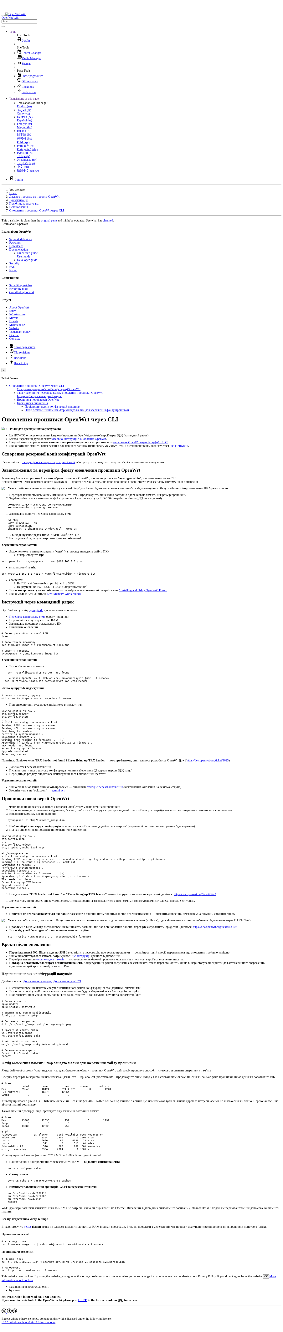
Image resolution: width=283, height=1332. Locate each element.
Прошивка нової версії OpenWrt (38, 399)
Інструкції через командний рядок (39, 396)
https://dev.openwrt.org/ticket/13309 (215, 926)
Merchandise (17, 324)
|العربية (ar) (24, 110)
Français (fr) (24, 123)
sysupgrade (36, 610)
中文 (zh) (23, 166)
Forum (13, 270)
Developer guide (27, 260)
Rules (12, 311)
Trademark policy (20, 331)
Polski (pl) (23, 142)
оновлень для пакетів (50, 959)
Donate (13, 321)
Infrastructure (17, 314)
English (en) (24, 106)
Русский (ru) (25, 152)
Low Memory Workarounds (64, 593)
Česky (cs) (23, 113)
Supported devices (20, 239)
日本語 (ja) (24, 134)
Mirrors (13, 317)
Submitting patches (20, 285)
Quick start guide (27, 253)
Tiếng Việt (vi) (26, 163)
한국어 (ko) (24, 138)
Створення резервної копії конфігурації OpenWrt (48, 389)
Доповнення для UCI (67, 981)
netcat (27, 1226)
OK (266, 1276)
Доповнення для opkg (37, 981)
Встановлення (18, 207)
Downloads (16, 246)
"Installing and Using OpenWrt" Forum (143, 590)
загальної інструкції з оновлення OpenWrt (78, 438)
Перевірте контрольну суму (27, 616)
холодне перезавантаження (105, 787)
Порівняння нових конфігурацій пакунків (52, 406)
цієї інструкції (179, 445)
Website (14, 328)
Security (14, 263)
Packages (15, 242)
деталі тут (58, 790)
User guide (23, 256)
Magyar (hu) (24, 127)
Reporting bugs (18, 288)
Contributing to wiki (21, 292)
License (14, 335)
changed (108, 220)
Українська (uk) (27, 159)
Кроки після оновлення (32, 403)
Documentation (18, 249)
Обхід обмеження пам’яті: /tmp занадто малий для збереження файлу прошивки (77, 410)
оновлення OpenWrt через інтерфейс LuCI (140, 442)
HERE (82, 1300)
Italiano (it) (23, 130)
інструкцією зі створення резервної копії (48, 462)
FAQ (12, 266)
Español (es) (24, 120)
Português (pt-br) (27, 149)
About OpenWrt (19, 307)
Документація (18, 200)
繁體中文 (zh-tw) (28, 170)
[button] (12, 31)
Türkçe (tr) (23, 156)
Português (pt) (25, 145)
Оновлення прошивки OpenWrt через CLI (36, 210)
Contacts (14, 338)
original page (49, 220)
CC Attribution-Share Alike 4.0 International (28, 1322)
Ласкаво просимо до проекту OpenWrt (34, 196)
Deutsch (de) (25, 117)
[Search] (3, 26)
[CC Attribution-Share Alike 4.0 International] (9, 1312)
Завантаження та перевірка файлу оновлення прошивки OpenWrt (59, 392)
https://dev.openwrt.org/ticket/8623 (208, 760)
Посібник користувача (24, 203)
